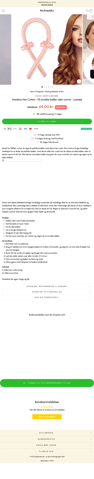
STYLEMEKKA (46, 433)
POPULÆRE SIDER (46, 445)
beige (21, 279)
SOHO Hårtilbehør (47, 96)
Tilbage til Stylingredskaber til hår (49, 383)
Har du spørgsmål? (47, 297)
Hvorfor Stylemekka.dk (47, 292)
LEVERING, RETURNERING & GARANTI (47, 286)
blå (28, 279)
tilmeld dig (46, 451)
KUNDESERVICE (46, 439)
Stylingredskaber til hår (54, 91)
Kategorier (40, 91)
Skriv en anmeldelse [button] (47, 416)
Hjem (32, 91)
